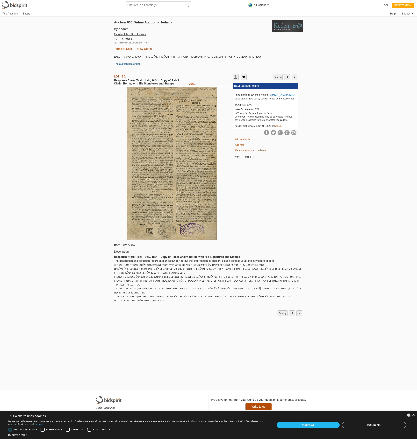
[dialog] (208, 425)
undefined (109, 408)
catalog (278, 77)
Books (248, 156)
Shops (26, 13)
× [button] (413, 415)
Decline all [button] (374, 425)
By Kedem (121, 28)
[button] (138, 435)
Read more (38, 424)
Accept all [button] (308, 425)
